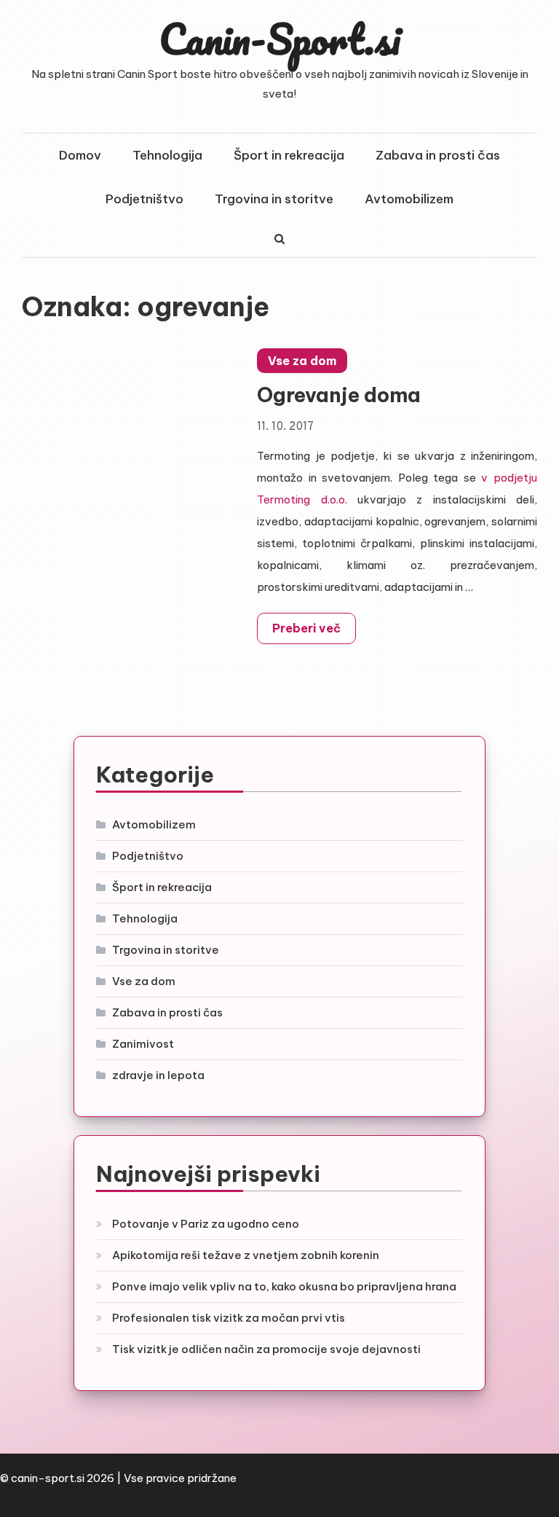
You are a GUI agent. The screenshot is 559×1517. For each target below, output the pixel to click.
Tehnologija (167, 155)
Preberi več (306, 628)
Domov (80, 155)
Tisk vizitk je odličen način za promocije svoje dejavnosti (266, 1349)
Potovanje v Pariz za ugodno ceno (205, 1224)
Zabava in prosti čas (438, 155)
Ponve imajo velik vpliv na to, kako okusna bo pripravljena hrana (284, 1286)
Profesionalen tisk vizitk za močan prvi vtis (228, 1318)
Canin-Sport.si (279, 38)
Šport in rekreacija (289, 155)
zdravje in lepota (158, 1075)
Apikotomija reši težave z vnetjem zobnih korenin (245, 1255)
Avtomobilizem (409, 199)
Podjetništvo (144, 199)
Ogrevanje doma (339, 395)
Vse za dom (302, 360)
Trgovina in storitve (274, 199)
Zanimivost (143, 1044)
